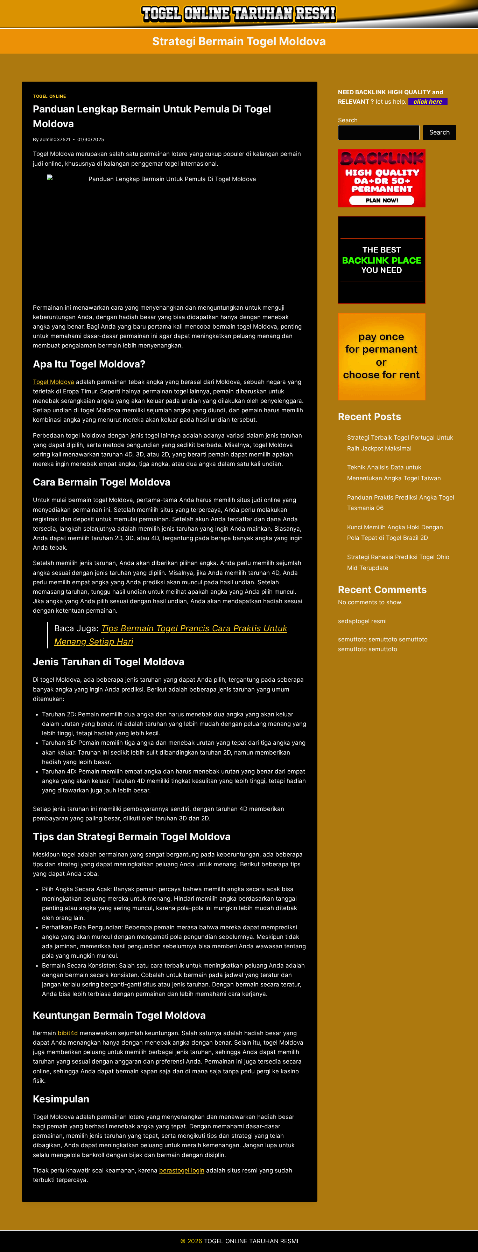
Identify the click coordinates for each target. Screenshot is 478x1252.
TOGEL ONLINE (49, 96)
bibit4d (68, 1033)
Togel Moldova (53, 381)
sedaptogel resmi (362, 621)
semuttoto (352, 639)
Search (348, 120)
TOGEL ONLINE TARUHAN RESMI (251, 1241)
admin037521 (55, 139)
